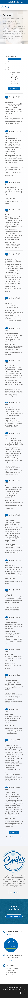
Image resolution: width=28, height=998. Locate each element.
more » (14, 162)
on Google (11, 97)
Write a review (14, 88)
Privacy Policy (21, 989)
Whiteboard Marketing (17, 836)
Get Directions (10, 960)
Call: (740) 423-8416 (14, 932)
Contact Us (14, 892)
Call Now (8, 934)
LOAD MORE (14, 832)
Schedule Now (14, 916)
